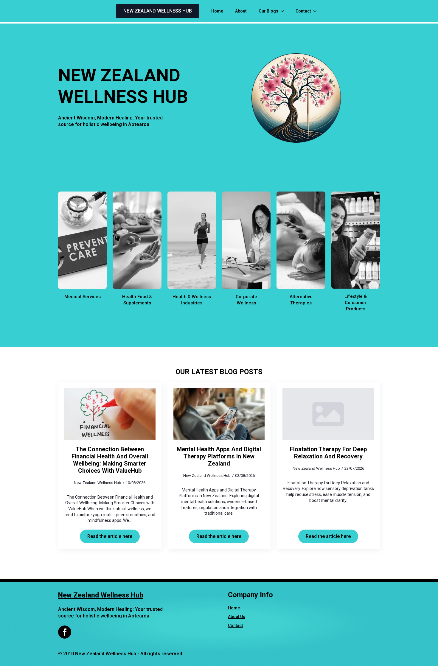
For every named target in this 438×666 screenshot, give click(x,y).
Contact (303, 11)
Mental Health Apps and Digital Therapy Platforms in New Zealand (219, 456)
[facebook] (64, 632)
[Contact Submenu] (316, 11)
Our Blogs (268, 11)
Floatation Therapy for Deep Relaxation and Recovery (328, 453)
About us (236, 616)
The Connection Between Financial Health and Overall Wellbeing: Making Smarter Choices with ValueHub (110, 460)
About (241, 11)
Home (217, 11)
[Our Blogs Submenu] (284, 11)
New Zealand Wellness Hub (100, 595)
